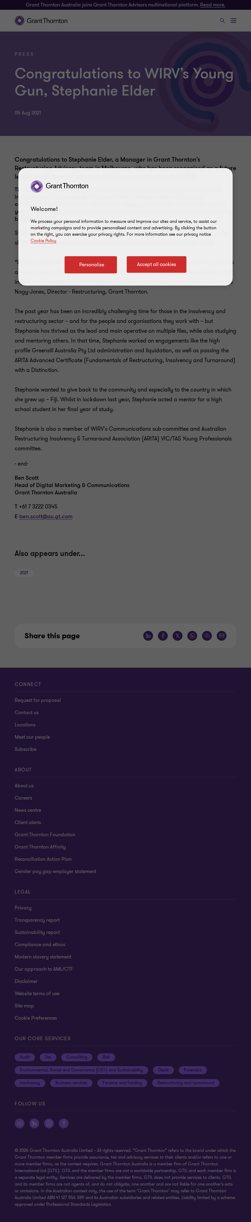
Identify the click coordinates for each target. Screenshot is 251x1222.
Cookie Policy (43, 241)
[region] (125, 227)
